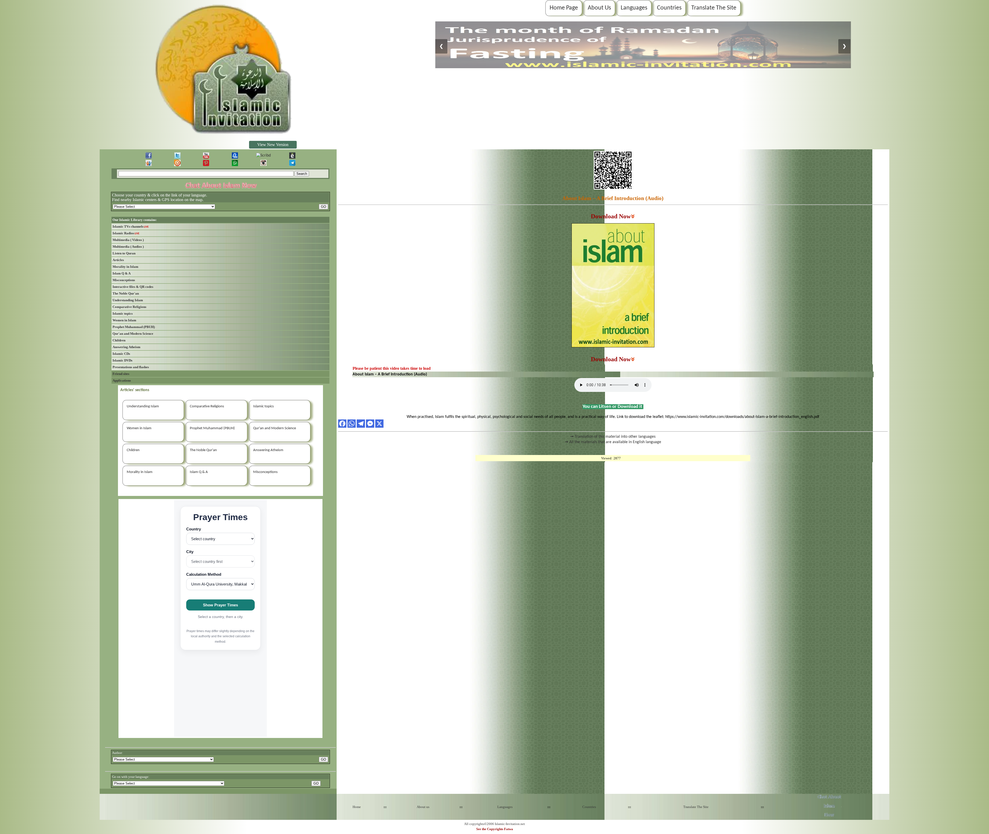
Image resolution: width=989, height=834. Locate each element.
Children (119, 340)
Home (357, 807)
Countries (669, 8)
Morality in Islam (125, 267)
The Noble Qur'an (126, 293)
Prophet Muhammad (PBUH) (134, 327)
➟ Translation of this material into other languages (612, 437)
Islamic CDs (121, 354)
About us (423, 807)
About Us (599, 8)
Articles (118, 260)
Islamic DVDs (122, 360)
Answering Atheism (126, 347)
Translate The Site (713, 8)
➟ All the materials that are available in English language (613, 442)
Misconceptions (124, 280)
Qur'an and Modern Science (133, 334)
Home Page (564, 8)
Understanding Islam (128, 300)
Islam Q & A (122, 273)
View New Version (272, 144)
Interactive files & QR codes (133, 287)
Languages (634, 8)
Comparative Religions (129, 307)
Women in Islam (124, 320)
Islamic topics (123, 313)
